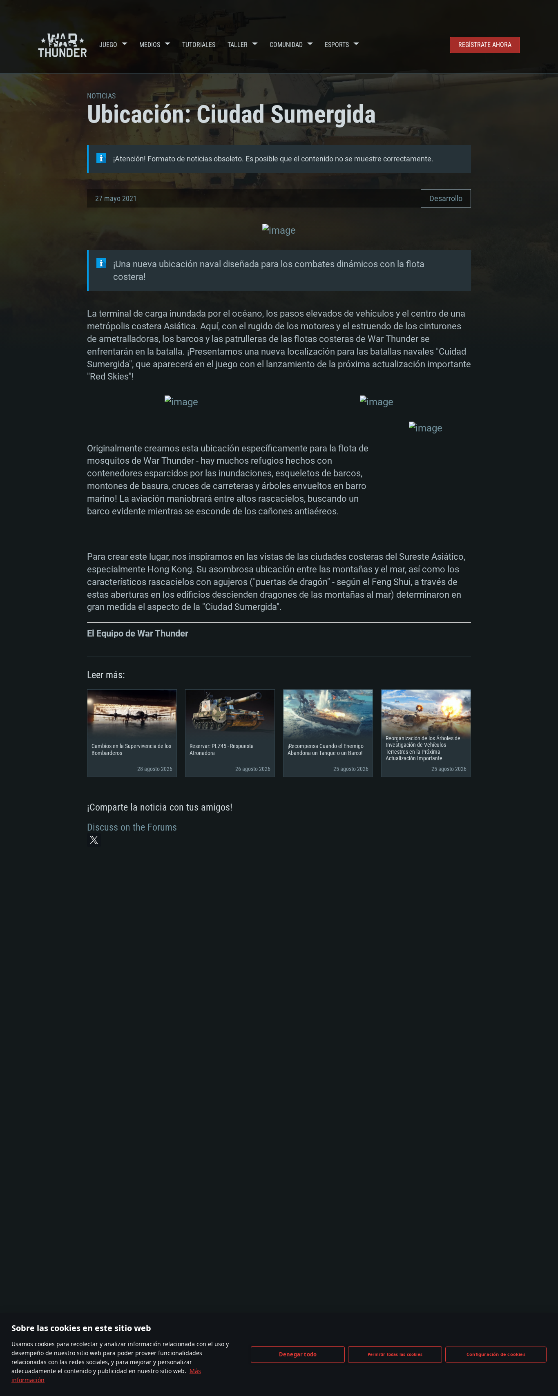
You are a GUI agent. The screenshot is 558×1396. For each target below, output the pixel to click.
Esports (337, 45)
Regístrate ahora (484, 45)
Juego (108, 45)
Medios (149, 45)
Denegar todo (298, 1354)
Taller (238, 45)
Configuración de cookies (495, 1354)
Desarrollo (445, 198)
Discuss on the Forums (132, 827)
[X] (94, 840)
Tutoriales (198, 45)
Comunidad (286, 45)
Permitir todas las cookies (395, 1354)
